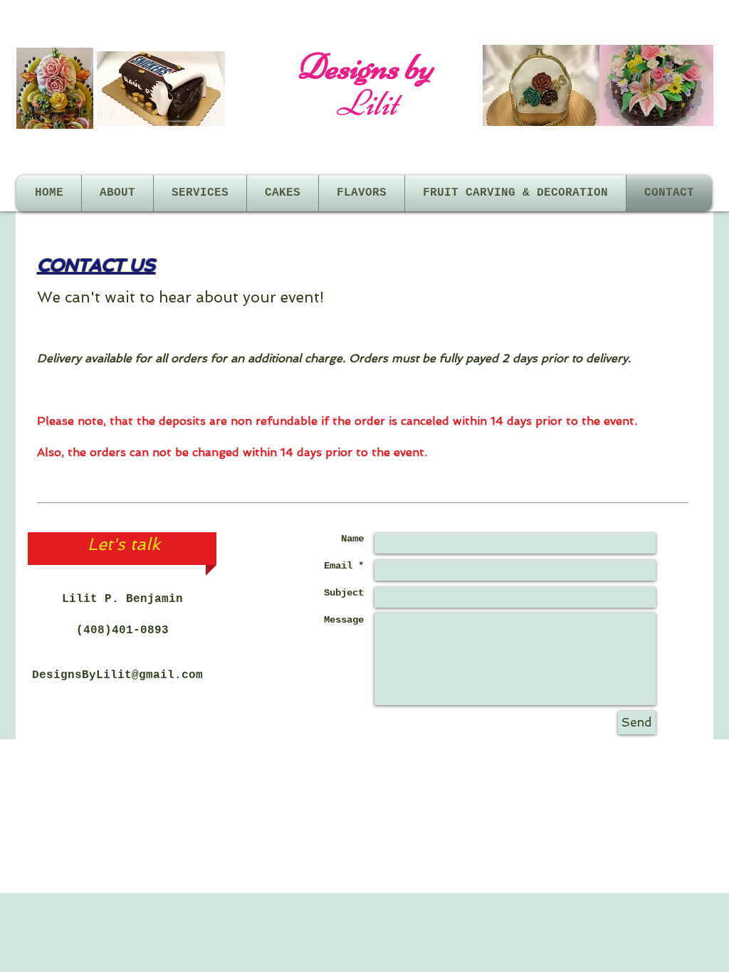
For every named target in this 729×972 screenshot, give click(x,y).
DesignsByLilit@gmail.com (117, 675)
